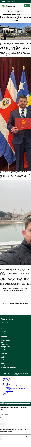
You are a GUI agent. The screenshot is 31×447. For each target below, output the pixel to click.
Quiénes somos (4, 331)
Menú (26, 5)
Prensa (2, 359)
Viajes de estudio (4, 347)
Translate (11, 404)
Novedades (9, 11)
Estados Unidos (9, 391)
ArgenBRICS (4, 349)
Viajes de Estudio (7, 384)
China (7, 392)
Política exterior (4, 342)
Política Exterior (19, 11)
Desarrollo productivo (5, 344)
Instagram (3, 356)
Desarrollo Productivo (8, 380)
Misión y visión (4, 333)
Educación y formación (6, 346)
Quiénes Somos (6, 378)
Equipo (2, 334)
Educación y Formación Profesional (11, 382)
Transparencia (4, 336)
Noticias (3, 357)
